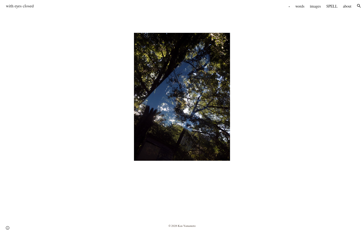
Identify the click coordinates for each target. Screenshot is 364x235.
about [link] (347, 6)
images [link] (315, 6)
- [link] (289, 6)
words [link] (299, 6)
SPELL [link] (331, 6)
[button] (359, 6)
